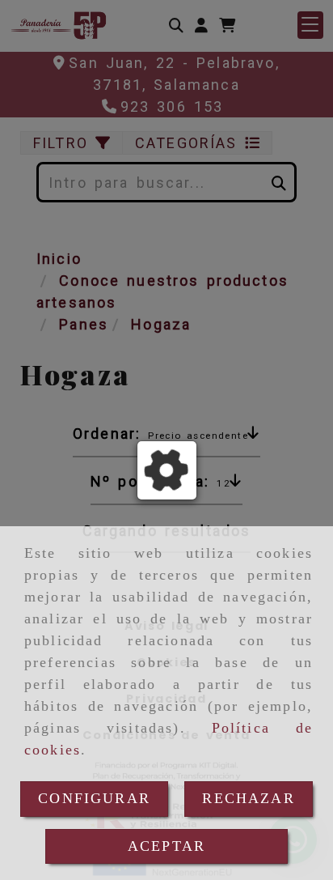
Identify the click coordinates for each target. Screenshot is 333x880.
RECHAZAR (248, 798)
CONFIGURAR (94, 798)
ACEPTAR (166, 846)
